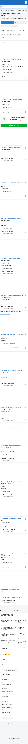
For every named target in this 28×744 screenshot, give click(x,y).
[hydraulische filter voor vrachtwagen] (14, 508)
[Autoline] (2, 10)
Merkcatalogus (5, 701)
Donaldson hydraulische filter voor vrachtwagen (9, 621)
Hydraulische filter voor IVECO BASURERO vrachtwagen (8, 615)
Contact (3, 666)
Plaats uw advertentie (14, 125)
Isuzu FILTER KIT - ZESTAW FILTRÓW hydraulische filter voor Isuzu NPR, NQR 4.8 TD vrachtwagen (9, 627)
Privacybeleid (5, 693)
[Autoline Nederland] (9, 2)
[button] (26, 2)
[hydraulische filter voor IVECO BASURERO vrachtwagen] (14, 580)
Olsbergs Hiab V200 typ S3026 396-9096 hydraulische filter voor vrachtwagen (8, 634)
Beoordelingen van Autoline (8, 698)
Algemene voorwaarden (7, 691)
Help (3, 664)
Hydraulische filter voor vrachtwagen (11, 518)
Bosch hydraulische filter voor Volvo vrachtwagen (8, 641)
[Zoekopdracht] (25, 6)
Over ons (4, 661)
